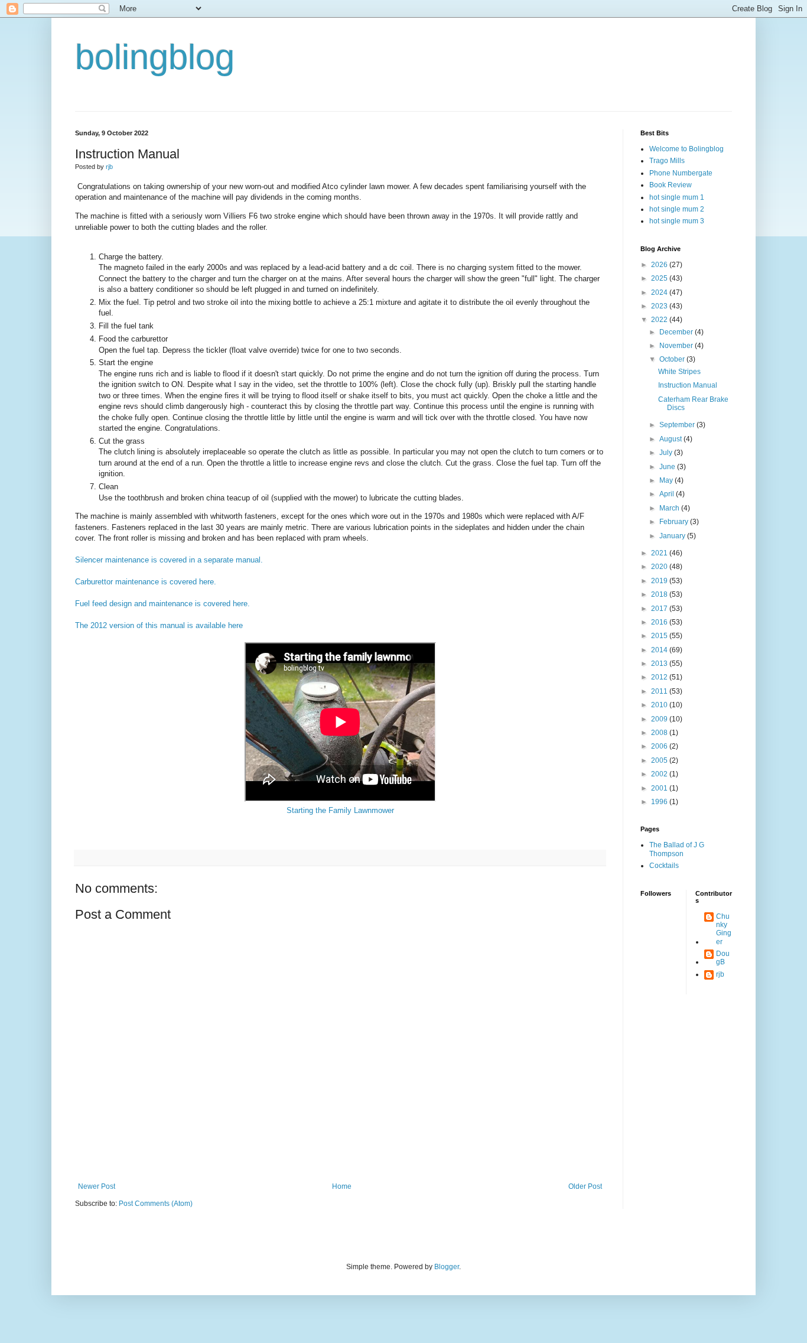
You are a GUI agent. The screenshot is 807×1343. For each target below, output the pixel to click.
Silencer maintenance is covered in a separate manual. (170, 559)
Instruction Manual (687, 385)
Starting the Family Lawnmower (340, 810)
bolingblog (155, 57)
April (667, 494)
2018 (660, 594)
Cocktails (664, 865)
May (667, 480)
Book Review (670, 185)
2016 (660, 622)
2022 (660, 320)
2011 (660, 691)
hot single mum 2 (676, 209)
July (666, 452)
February (674, 522)
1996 (660, 802)
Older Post (585, 1186)
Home (342, 1186)
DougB (723, 957)
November (677, 346)
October (672, 359)
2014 (660, 650)
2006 (660, 746)
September (678, 425)
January (673, 536)
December (677, 332)
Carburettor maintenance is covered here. (145, 581)
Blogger (446, 1267)
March (670, 508)
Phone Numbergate (680, 173)
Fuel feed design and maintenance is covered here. (162, 603)
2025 (660, 278)
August (671, 439)
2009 (660, 719)
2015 (660, 636)
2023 (660, 306)
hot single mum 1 (676, 197)
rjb (720, 974)
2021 (660, 553)
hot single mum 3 (676, 221)
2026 (660, 265)
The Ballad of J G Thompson (676, 849)
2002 (660, 774)
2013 (660, 663)
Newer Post (96, 1186)
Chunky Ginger (723, 929)
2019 (660, 581)
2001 (660, 788)
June (668, 467)
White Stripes (679, 372)
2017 (660, 608)
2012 (660, 677)
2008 (660, 733)
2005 (660, 760)
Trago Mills (667, 161)
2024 (660, 292)
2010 (660, 705)
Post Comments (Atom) (156, 1203)
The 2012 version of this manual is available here (159, 625)
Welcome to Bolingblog (686, 149)
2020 (660, 566)
